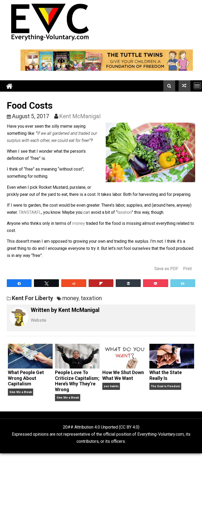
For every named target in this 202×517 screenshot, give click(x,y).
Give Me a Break (20, 392)
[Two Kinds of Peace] (184, 85)
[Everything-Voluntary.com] (9, 86)
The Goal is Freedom (165, 386)
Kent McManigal (80, 116)
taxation (124, 212)
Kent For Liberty (32, 298)
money (78, 223)
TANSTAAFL (30, 212)
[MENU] (197, 85)
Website (38, 320)
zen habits (111, 386)
